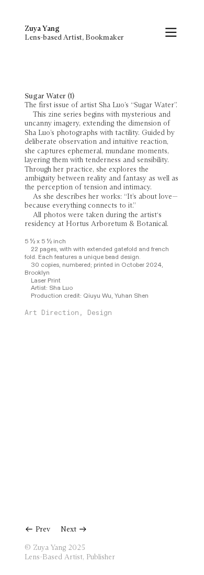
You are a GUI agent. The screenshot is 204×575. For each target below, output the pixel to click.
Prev (41, 529)
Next (69, 529)
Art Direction (52, 313)
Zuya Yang (42, 28)
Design (97, 313)
